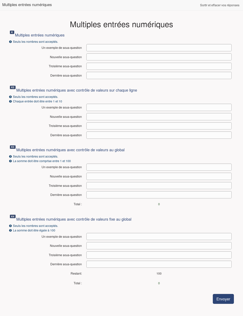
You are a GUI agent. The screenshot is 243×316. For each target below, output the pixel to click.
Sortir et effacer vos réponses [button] (219, 5)
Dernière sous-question (66, 75)
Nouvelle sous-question (66, 57)
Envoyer (223, 299)
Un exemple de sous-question (62, 47)
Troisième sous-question (65, 66)
